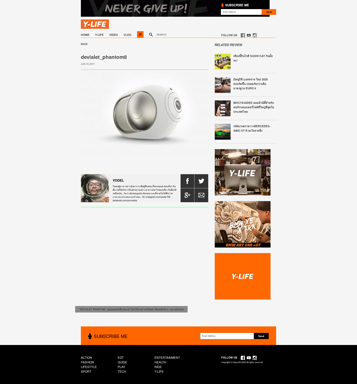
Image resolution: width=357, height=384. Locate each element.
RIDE (158, 367)
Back (84, 44)
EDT (121, 357)
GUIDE (122, 362)
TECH (122, 371)
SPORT (86, 371)
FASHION (87, 362)
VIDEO (113, 35)
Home (85, 35)
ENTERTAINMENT (167, 357)
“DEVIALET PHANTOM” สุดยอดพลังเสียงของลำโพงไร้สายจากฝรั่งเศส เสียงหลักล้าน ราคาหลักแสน (131, 309)
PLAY (121, 367)
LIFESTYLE (89, 367)
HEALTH (160, 362)
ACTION (86, 357)
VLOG (127, 35)
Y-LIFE (99, 35)
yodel (118, 180)
